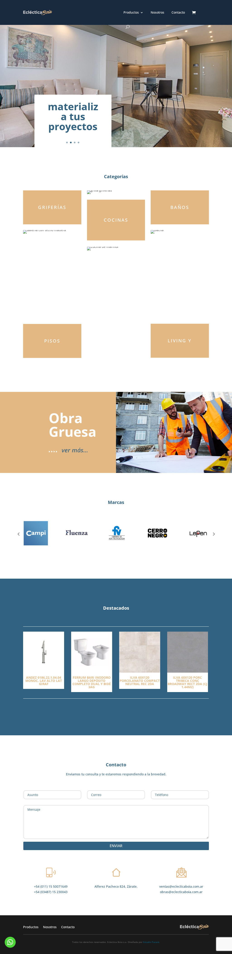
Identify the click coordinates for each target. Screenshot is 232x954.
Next (213, 533)
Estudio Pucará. (151, 942)
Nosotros (157, 12)
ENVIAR (116, 845)
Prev (18, 533)
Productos (131, 12)
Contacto (178, 12)
